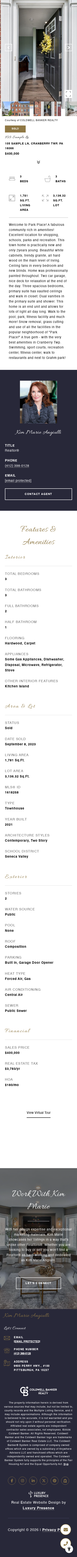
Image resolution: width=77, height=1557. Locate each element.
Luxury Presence (38, 1508)
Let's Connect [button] (38, 1283)
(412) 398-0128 (17, 466)
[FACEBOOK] (12, 1481)
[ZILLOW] (65, 1481)
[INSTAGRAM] (22, 1481)
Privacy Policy (55, 1530)
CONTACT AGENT (38, 494)
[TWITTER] (44, 1481)
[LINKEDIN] (33, 1481)
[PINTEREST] (54, 1481)
